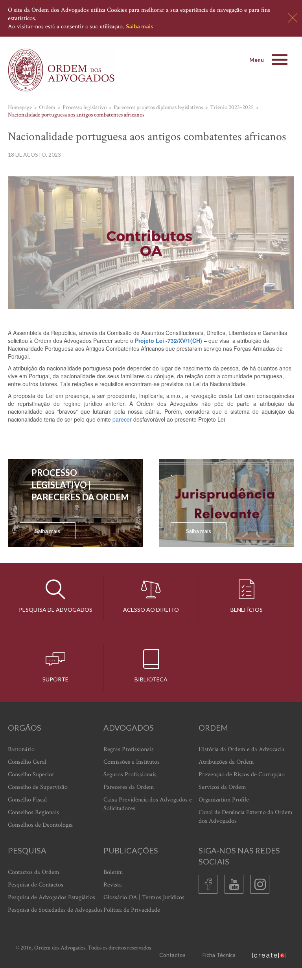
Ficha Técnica (219, 954)
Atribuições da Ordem (226, 762)
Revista (112, 885)
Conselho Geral (27, 762)
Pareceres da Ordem (128, 787)
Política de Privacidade (131, 910)
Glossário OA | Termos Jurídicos (143, 897)
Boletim (113, 872)
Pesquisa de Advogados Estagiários (51, 897)
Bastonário (21, 749)
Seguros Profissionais (130, 774)
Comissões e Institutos (131, 762)
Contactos (172, 954)
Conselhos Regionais (33, 812)
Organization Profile (224, 800)
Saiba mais (139, 26)
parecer (122, 419)
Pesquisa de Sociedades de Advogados (55, 910)
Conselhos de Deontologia (40, 825)
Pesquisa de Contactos (35, 885)
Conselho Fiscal (27, 800)
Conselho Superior (31, 774)
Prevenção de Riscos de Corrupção (242, 774)
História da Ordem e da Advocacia (241, 749)
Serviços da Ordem (222, 787)
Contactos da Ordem (33, 872)
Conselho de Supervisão (38, 787)
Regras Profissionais (128, 749)
